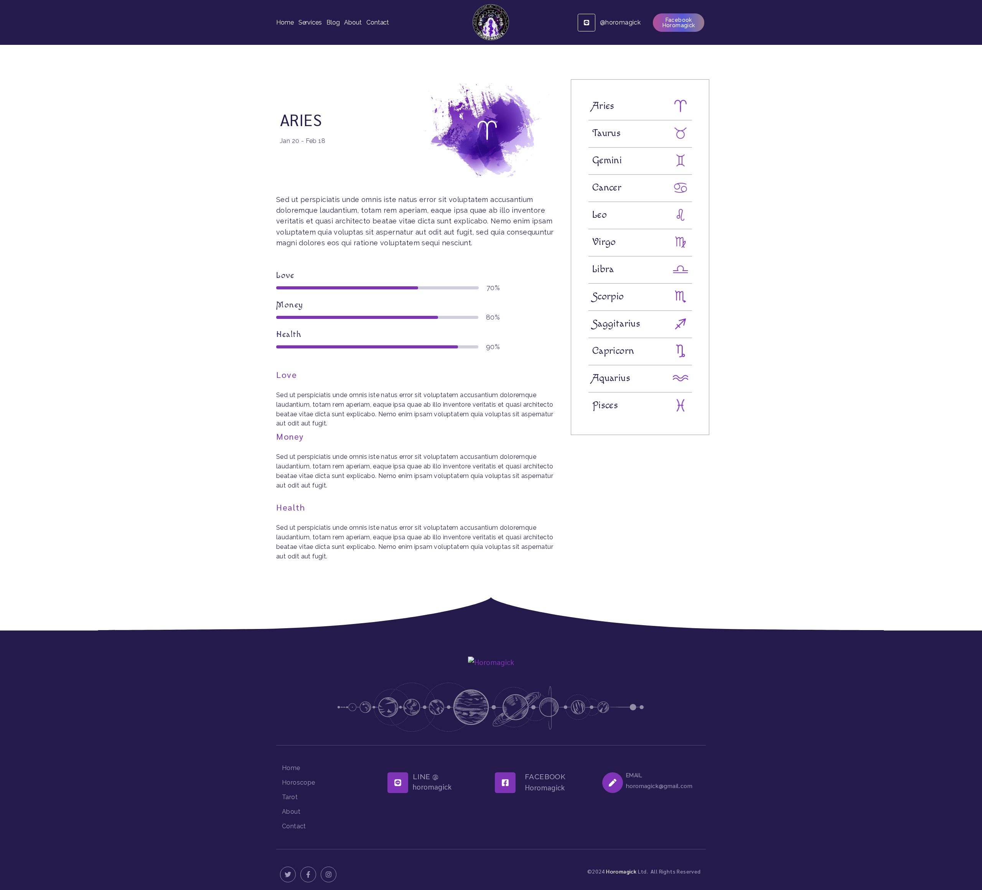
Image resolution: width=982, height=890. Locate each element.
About (353, 22)
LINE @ (425, 776)
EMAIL (634, 775)
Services (310, 22)
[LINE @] (397, 782)
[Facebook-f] (308, 874)
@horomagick (620, 22)
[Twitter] (288, 874)
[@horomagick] (586, 22)
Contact (377, 22)
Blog (333, 22)
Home (285, 22)
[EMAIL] (612, 782)
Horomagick (621, 871)
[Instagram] (328, 874)
